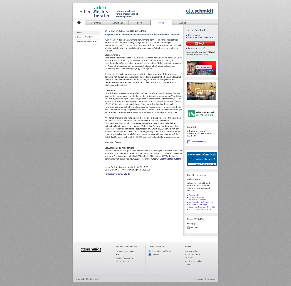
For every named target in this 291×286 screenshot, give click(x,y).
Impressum (198, 279)
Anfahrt (188, 265)
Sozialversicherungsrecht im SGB (202, 207)
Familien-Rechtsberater (125, 258)
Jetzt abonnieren (199, 142)
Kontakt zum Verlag (192, 254)
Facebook (155, 254)
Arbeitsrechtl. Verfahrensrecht (201, 202)
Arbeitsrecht (194, 195)
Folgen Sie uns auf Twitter (162, 251)
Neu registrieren (194, 35)
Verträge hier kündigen (194, 261)
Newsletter (189, 258)
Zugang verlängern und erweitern (201, 37)
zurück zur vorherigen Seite (117, 174)
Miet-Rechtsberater (123, 261)
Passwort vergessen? (196, 48)
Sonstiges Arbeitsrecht (198, 205)
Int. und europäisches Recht (200, 209)
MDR (118, 255)
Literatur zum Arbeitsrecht (125, 251)
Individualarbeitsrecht (198, 197)
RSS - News (194, 228)
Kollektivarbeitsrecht (197, 200)
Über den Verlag (191, 251)
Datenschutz (210, 279)
